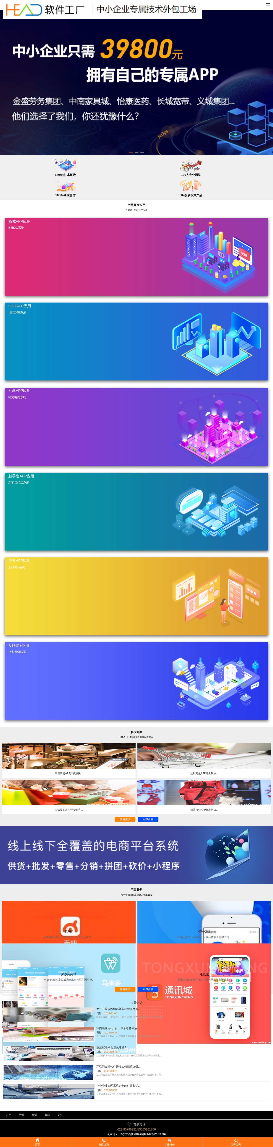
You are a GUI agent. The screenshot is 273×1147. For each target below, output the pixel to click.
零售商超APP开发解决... (69, 773)
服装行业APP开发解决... (204, 809)
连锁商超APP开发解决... (204, 773)
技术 (34, 1115)
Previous (5, 79)
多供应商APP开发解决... (69, 809)
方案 (21, 1115)
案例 (47, 1115)
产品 (8, 1115)
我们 (60, 1115)
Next (267, 79)
